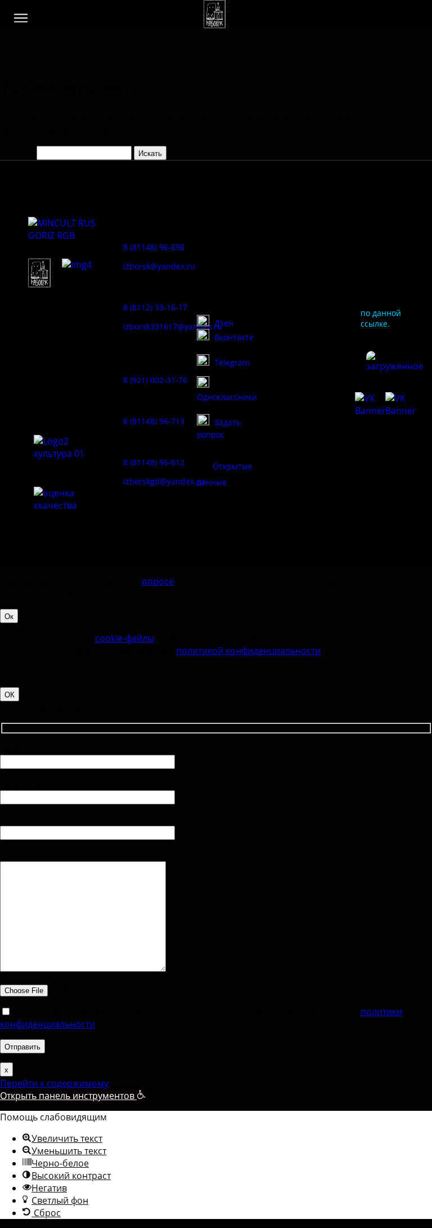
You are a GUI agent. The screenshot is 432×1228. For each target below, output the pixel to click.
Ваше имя (21, 748)
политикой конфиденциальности (248, 650)
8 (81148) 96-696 (153, 247)
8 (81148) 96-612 (153, 462)
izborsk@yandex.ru (159, 266)
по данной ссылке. (381, 318)
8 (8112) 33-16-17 (155, 307)
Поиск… (17, 152)
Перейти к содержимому (54, 1083)
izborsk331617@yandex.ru (172, 326)
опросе (158, 581)
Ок (9, 616)
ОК (9, 694)
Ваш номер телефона (46, 819)
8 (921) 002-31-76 (155, 380)
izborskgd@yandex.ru (164, 481)
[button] (20, 18)
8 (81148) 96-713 (153, 421)
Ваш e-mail (23, 784)
